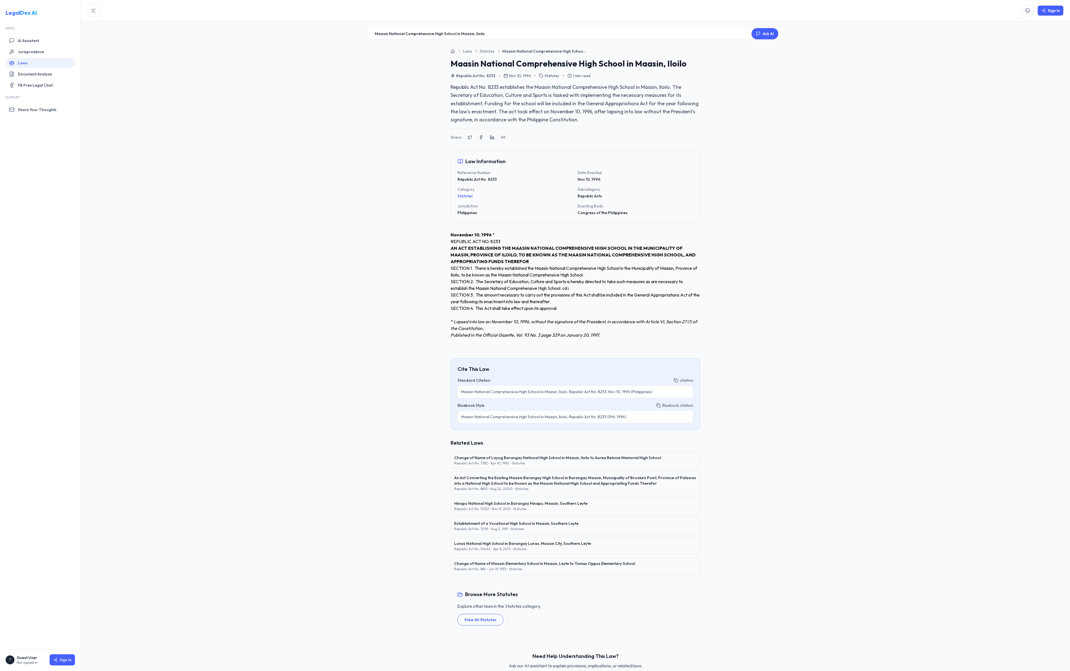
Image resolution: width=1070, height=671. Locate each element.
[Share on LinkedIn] (492, 137)
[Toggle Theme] (1027, 10)
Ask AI (768, 33)
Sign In (66, 659)
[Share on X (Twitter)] (469, 137)
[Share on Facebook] (480, 137)
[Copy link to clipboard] (503, 137)
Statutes (465, 196)
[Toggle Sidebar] (93, 10)
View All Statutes (480, 619)
